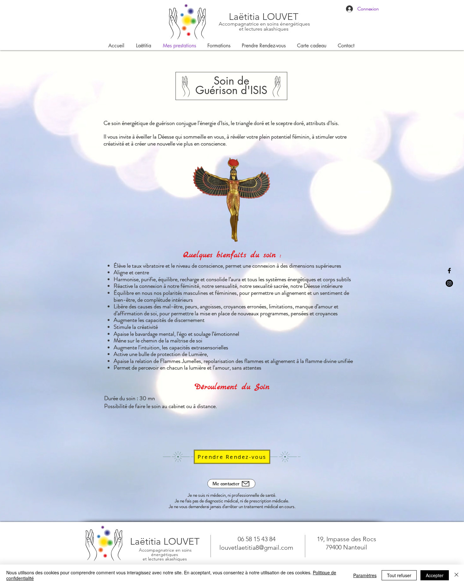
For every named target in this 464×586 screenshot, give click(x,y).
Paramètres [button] (365, 575)
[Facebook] (449, 270)
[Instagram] (449, 283)
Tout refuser (399, 575)
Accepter (434, 575)
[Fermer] (456, 575)
